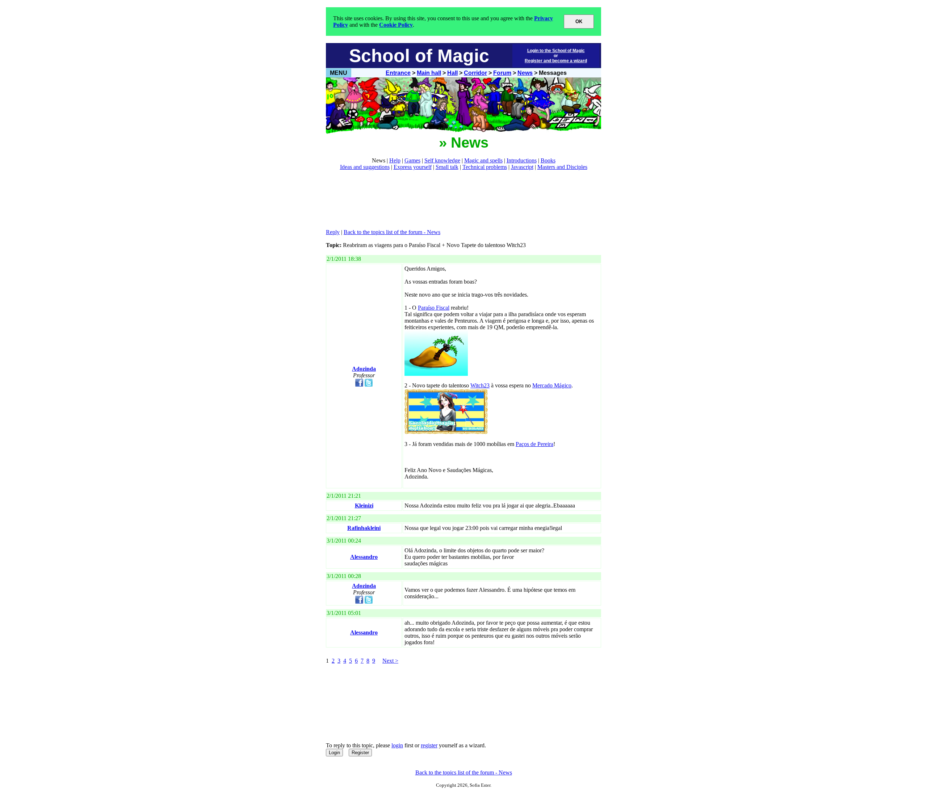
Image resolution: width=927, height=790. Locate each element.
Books (548, 160)
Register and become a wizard (556, 60)
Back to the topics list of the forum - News (392, 232)
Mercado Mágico (551, 385)
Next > (390, 661)
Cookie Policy (396, 25)
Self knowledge (442, 160)
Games (412, 160)
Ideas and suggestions (365, 167)
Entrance (398, 73)
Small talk (447, 167)
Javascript (522, 167)
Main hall (429, 73)
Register (360, 752)
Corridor (475, 73)
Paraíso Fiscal (433, 308)
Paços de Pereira (534, 444)
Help (394, 160)
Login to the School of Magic (556, 50)
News (525, 73)
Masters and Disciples (562, 167)
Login (334, 752)
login (397, 745)
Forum (502, 73)
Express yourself (413, 167)
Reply (333, 232)
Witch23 (480, 385)
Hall (452, 73)
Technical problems (484, 167)
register (429, 745)
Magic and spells (483, 160)
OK (578, 21)
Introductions (522, 160)
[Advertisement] (458, 199)
